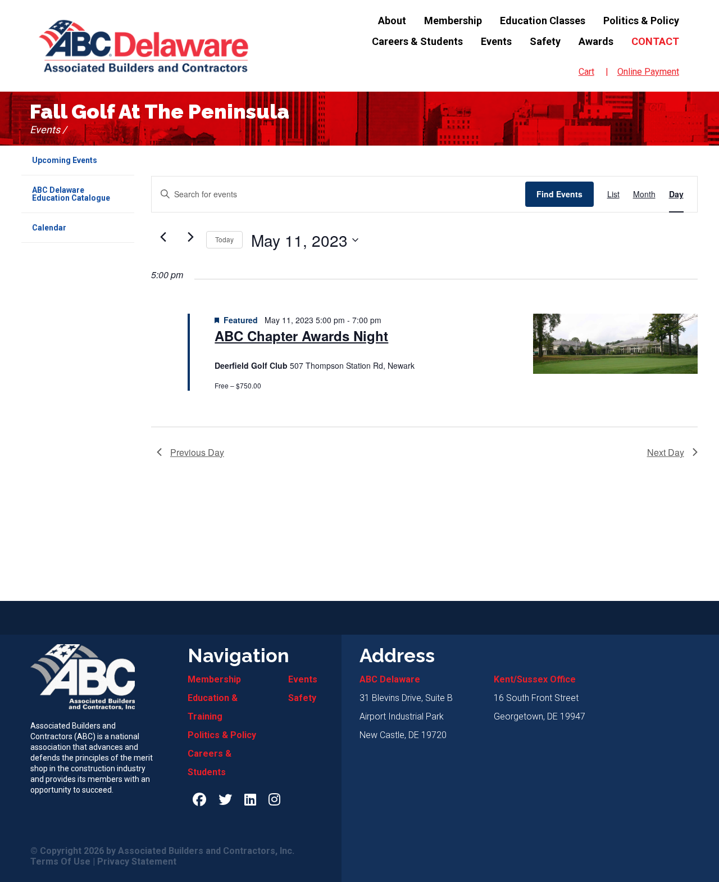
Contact (655, 41)
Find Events (559, 194)
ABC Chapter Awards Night (301, 336)
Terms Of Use (60, 861)
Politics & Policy (641, 20)
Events (496, 41)
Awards (596, 41)
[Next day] (191, 237)
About (392, 20)
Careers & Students (417, 41)
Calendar (49, 227)
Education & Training (213, 707)
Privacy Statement (136, 861)
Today (224, 239)
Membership (453, 20)
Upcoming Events (64, 160)
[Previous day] (163, 237)
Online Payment (648, 71)
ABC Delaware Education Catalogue (71, 194)
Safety (545, 41)
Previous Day (197, 452)
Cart (586, 71)
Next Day (665, 452)
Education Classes (542, 20)
